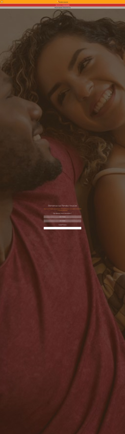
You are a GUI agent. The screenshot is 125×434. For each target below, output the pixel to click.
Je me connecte (65, 5)
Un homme (62, 221)
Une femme (62, 217)
